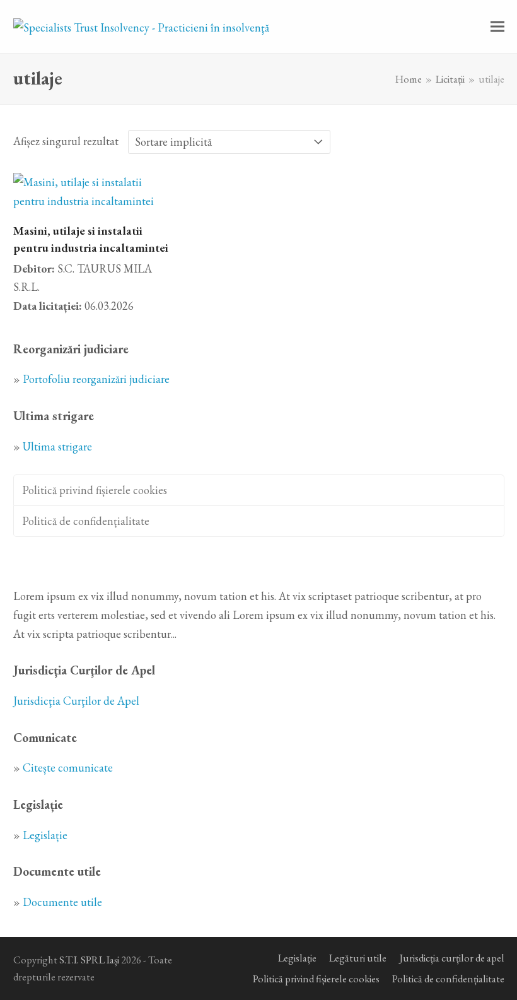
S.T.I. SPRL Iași (89, 960)
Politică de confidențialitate (85, 521)
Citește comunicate (68, 767)
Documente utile (62, 902)
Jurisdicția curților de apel (451, 958)
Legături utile (357, 958)
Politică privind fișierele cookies (94, 490)
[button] (497, 26)
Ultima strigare (57, 446)
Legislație (45, 835)
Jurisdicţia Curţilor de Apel (76, 700)
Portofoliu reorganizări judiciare (96, 379)
